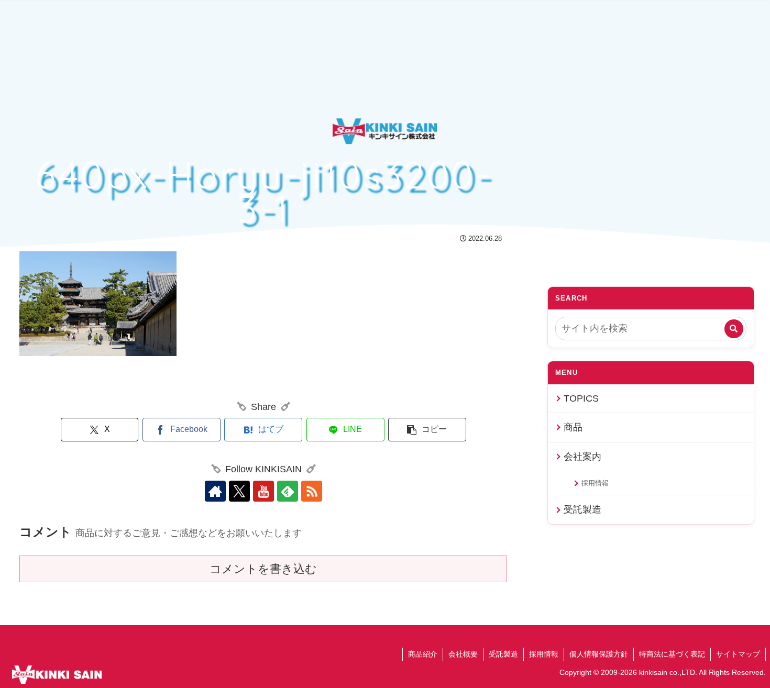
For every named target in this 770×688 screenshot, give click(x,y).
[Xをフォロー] (239, 491)
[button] (427, 429)
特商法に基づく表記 (672, 654)
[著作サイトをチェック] (215, 491)
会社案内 (582, 456)
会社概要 (463, 654)
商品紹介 (422, 654)
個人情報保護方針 (598, 654)
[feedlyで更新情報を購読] (287, 491)
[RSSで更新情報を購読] (311, 491)
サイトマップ (738, 654)
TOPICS (581, 398)
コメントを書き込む (263, 568)
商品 (573, 427)
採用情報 (595, 483)
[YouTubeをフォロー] (263, 491)
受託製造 (582, 509)
